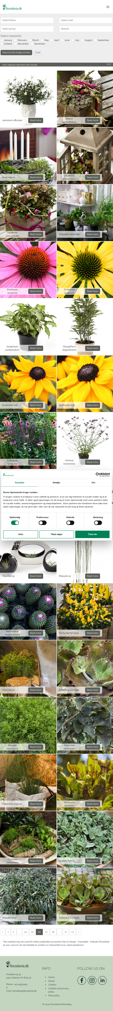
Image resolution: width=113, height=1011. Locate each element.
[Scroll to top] (107, 1005)
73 (72, 932)
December (39, 43)
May (46, 40)
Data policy (54, 995)
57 (46, 932)
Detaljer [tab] (56, 482)
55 (32, 932)
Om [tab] (93, 482)
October (8, 43)
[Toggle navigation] (108, 7)
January (8, 40)
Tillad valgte (56, 534)
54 (25, 932)
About (51, 981)
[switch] (43, 523)
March (35, 40)
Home (51, 977)
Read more (35, 120)
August (88, 40)
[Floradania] (12, 7)
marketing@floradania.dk (24, 991)
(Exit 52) (27, 977)
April (56, 40)
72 (65, 932)
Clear (38, 52)
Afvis (20, 534)
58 (53, 932)
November (23, 43)
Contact (52, 984)
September (103, 40)
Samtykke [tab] (19, 482)
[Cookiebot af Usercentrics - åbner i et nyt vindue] (98, 475)
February (22, 40)
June (66, 40)
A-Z (109, 64)
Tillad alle (92, 534)
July (77, 40)
